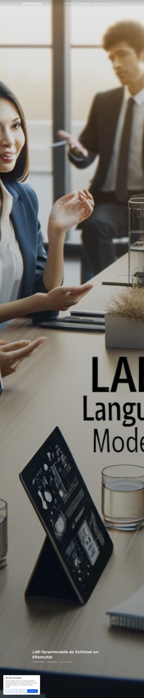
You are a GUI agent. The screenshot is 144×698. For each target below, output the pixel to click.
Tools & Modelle (98, 3)
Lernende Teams (32, 3)
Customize (11, 691)
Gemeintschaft (52, 662)
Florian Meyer (39, 662)
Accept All (32, 691)
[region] (21, 685)
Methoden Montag (85, 3)
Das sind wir (109, 3)
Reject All (22, 691)
